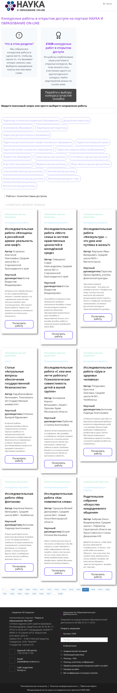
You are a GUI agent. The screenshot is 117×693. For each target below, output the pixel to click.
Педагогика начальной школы (92, 142)
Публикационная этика (73, 654)
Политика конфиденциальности (64, 686)
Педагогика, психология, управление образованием (31, 120)
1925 (34, 593)
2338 (60, 593)
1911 (42, 589)
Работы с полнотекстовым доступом (26, 196)
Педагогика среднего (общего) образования (80, 149)
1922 (12, 593)
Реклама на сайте (71, 669)
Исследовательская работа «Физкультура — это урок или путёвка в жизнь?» (97, 237)
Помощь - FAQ (69, 658)
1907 (13, 589)
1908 (20, 589)
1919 (100, 589)
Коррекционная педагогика (51, 127)
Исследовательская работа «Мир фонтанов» (19, 498)
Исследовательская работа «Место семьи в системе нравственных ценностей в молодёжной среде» (58, 241)
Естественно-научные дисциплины (89, 156)
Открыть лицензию (70, 628)
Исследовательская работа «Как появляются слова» (58, 498)
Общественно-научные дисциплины (90, 164)
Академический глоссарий (75, 651)
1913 (56, 589)
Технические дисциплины (61, 171)
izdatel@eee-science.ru (28, 661)
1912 (49, 589)
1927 (48, 593)
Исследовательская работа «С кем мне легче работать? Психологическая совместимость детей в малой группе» (58, 379)
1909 (27, 589)
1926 (41, 593)
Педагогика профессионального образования (27, 149)
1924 (26, 593)
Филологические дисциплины (19, 185)
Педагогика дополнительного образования (26, 135)
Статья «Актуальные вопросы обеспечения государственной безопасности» (17, 377)
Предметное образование (17, 156)
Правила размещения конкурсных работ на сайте (85, 665)
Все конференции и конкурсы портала (80, 673)
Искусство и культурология (17, 164)
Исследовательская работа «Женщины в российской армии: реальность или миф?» (19, 237)
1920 (107, 589)
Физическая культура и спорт (63, 178)
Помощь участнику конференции (78, 662)
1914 (63, 589)
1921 (5, 593)
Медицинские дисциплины (51, 164)
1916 (78, 589)
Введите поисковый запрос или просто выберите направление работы (44, 105)
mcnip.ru (21, 670)
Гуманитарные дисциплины (50, 156)
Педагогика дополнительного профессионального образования (37, 142)
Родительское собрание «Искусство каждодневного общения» (94, 504)
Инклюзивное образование (17, 127)
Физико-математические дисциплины (23, 178)
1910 (34, 589)
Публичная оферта (88, 686)
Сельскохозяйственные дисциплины (23, 171)
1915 (71, 589)
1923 (19, 593)
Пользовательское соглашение (34, 686)
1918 (92, 589)
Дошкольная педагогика (76, 120)
